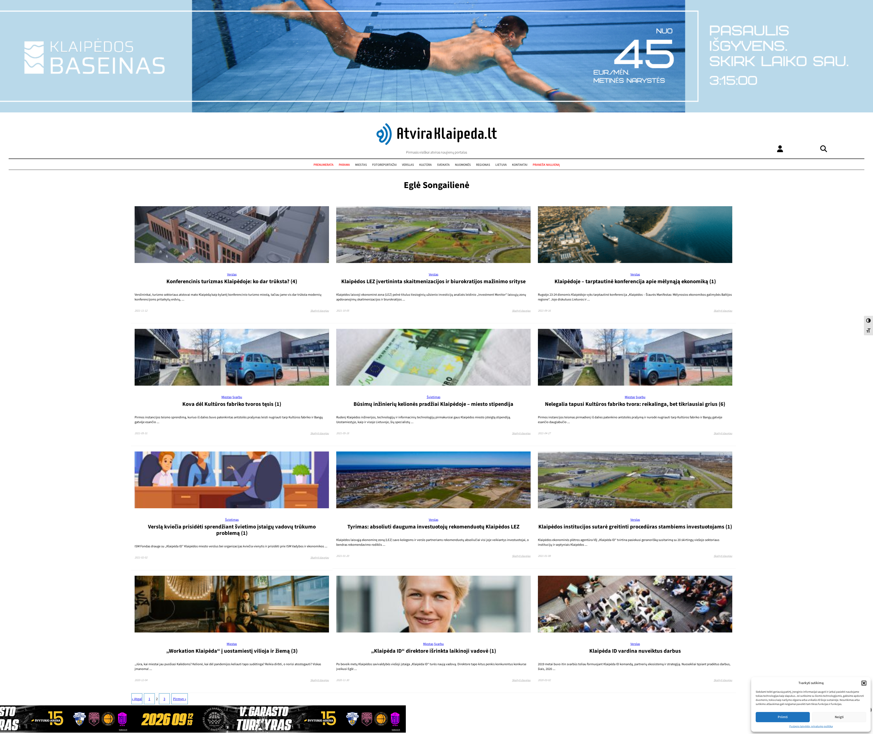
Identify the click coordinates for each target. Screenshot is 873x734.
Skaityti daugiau (319, 311)
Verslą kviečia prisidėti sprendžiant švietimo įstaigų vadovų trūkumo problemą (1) (232, 530)
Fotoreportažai (384, 165)
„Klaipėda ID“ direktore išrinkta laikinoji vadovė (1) (433, 651)
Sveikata (443, 165)
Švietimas (433, 397)
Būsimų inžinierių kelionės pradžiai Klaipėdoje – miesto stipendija (433, 404)
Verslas (408, 165)
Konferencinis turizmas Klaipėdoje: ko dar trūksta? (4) (231, 281)
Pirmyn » (179, 699)
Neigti (839, 717)
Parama (344, 165)
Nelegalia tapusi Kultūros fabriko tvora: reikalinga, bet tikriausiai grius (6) (635, 404)
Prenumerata (324, 165)
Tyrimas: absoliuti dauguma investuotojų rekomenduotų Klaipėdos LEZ (433, 527)
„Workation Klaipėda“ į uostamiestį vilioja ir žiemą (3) (232, 651)
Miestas (361, 165)
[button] (864, 683)
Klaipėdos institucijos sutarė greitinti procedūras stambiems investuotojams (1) (635, 527)
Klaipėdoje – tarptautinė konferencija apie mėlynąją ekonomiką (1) (635, 281)
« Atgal (137, 699)
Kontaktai (519, 165)
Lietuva (501, 165)
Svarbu (237, 397)
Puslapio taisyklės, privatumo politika (811, 726)
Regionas (483, 165)
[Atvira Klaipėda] (436, 143)
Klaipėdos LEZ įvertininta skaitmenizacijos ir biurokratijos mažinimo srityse (433, 281)
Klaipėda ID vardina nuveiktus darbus (635, 651)
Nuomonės (463, 165)
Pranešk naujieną (546, 165)
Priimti (783, 717)
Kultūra (425, 165)
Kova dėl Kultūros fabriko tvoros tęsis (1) (231, 404)
